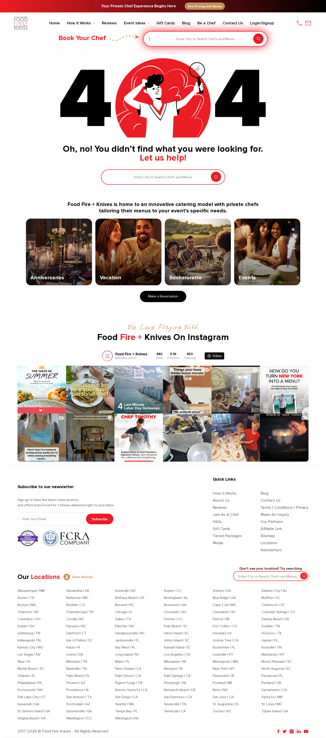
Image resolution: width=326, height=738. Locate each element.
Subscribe (100, 519)
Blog (264, 493)
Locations (269, 542)
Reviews (220, 507)
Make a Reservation (163, 296)
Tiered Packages (227, 535)
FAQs (217, 521)
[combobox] (149, 39)
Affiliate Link (271, 528)
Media (218, 542)
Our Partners (272, 521)
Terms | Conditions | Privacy (284, 507)
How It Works (225, 493)
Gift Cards (221, 528)
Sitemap (268, 535)
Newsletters (271, 550)
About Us (221, 500)
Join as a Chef (226, 514)
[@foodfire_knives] (107, 356)
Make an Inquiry (275, 514)
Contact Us (271, 500)
